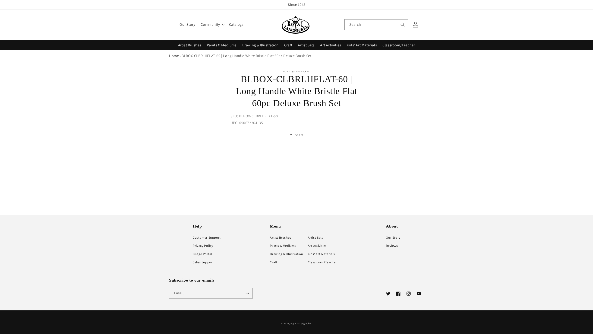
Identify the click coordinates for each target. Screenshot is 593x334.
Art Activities (330, 45)
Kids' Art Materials (362, 45)
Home (174, 55)
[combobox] (376, 24)
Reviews (392, 246)
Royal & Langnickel (301, 323)
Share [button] (299, 135)
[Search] (402, 24)
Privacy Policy (203, 246)
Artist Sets (306, 45)
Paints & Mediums (222, 45)
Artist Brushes (189, 45)
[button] (212, 24)
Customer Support (207, 237)
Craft (288, 45)
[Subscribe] (247, 293)
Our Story (393, 237)
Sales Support (203, 262)
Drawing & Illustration (260, 45)
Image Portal (202, 254)
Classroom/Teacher (398, 45)
